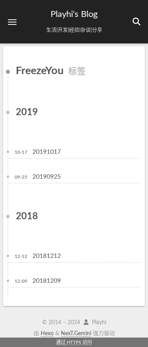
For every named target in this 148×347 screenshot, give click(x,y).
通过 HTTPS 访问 (74, 342)
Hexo (47, 333)
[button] (12, 22)
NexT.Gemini (76, 333)
